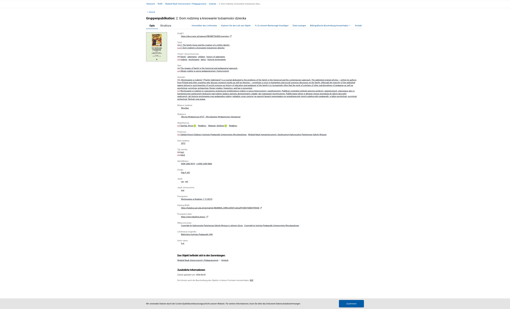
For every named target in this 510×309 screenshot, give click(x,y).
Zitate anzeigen (299, 25)
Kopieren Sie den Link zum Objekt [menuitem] (236, 25)
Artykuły (212, 4)
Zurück (152, 12)
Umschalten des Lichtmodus (204, 25)
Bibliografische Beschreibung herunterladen (329, 25)
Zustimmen (351, 304)
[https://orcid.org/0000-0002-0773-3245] (194, 126)
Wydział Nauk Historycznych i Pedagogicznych (185, 4)
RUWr (160, 4)
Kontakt (358, 25)
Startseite (150, 4)
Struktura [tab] (165, 25)
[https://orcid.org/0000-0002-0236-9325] (225, 126)
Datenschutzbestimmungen (288, 304)
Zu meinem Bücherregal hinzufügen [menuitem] (272, 25)
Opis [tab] (152, 25)
